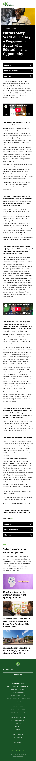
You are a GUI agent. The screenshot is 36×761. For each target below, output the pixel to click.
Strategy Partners (18, 718)
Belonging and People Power (18, 686)
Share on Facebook (11, 71)
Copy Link (7, 65)
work (12, 518)
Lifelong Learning (18, 695)
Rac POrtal (18, 737)
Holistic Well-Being (18, 692)
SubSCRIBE (18, 674)
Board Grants (18, 704)
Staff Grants (18, 707)
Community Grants (18, 710)
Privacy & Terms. (18, 756)
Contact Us (18, 742)
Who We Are (18, 727)
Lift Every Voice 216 (18, 721)
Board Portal (18, 734)
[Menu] (31, 4)
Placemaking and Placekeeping (18, 698)
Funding (18, 701)
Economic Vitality (18, 689)
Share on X (8, 76)
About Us (18, 724)
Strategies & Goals (18, 683)
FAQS (18, 730)
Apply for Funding (18, 713)
